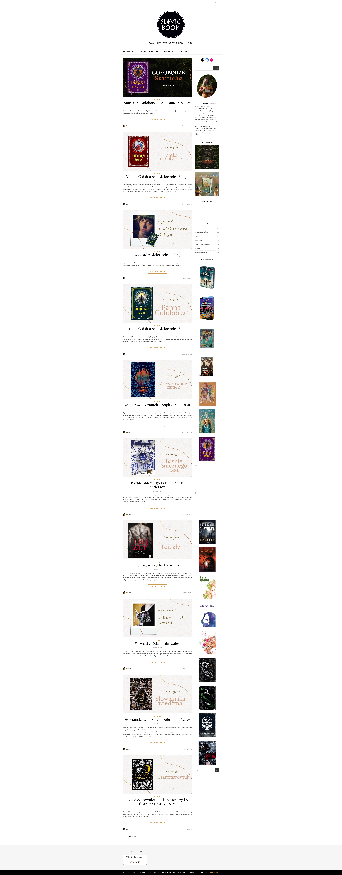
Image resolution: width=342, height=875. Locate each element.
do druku (197, 228)
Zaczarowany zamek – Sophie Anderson (157, 404)
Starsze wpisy (130, 836)
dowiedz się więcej (157, 119)
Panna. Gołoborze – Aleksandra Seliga (157, 328)
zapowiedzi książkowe (202, 252)
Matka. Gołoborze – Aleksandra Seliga (157, 176)
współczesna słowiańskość (203, 244)
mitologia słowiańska (201, 232)
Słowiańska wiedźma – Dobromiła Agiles (157, 719)
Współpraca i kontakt (186, 52)
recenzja (157, 99)
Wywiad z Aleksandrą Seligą (157, 254)
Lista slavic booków (145, 52)
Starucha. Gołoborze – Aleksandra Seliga (157, 102)
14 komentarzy (187, 669)
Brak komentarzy (187, 126)
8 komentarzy (188, 749)
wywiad (157, 251)
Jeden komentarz (187, 354)
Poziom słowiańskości (165, 52)
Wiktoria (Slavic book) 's (135, 857)
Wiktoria (128, 126)
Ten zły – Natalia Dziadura (157, 565)
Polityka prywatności (215, 872)
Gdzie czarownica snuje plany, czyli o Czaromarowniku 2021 (157, 801)
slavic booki (198, 240)
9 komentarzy (188, 829)
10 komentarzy (187, 593)
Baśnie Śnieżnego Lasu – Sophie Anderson (157, 485)
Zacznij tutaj (128, 52)
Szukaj (216, 68)
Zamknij (207, 872)
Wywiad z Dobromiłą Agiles (157, 643)
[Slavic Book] (171, 26)
